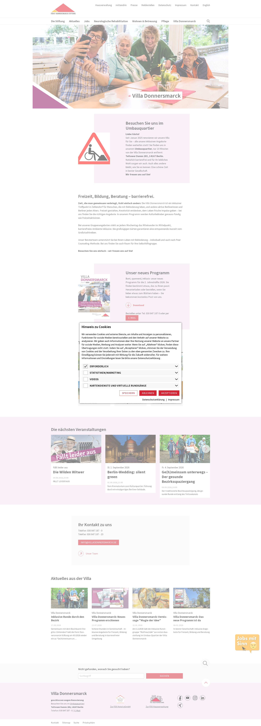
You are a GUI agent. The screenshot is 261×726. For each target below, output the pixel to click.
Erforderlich (99, 366)
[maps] (86, 386)
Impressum (173, 399)
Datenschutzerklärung (149, 358)
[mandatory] (86, 367)
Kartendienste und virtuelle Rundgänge (118, 385)
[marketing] (86, 373)
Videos (94, 379)
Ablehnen (148, 393)
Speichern (128, 393)
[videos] (86, 380)
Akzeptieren (169, 393)
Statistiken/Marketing (105, 372)
